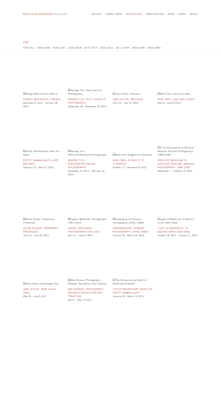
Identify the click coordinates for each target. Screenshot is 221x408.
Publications (155, 14)
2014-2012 (106, 47)
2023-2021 (59, 47)
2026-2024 (43, 47)
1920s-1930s (114, 14)
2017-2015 (91, 47)
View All (28, 47)
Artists (96, 14)
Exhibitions (134, 14)
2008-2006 (138, 47)
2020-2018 (75, 47)
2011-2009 (122, 47)
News (182, 14)
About (194, 14)
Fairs (171, 14)
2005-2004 (154, 47)
